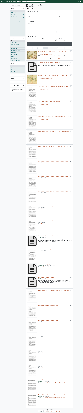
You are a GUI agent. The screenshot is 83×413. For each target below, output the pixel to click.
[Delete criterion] (71, 16)
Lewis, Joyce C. (17, 47)
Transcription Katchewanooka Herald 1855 (48, 305)
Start (28, 38)
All (11, 10)
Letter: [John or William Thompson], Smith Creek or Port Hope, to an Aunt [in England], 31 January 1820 (53, 131)
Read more (60, 58)
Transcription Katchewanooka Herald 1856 (48, 320)
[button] (79, 2)
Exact (66, 40)
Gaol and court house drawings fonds (17, 34)
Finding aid (60, 29)
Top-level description (31, 23)
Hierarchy (35, 48)
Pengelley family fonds (45, 266)
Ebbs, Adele (17, 68)
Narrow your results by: (17, 5)
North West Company (17, 45)
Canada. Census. (17, 43)
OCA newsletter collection (17, 13)
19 (56, 411)
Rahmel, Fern (17, 52)
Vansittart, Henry (17, 56)
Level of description (15, 85)
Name (12, 63)
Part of (12, 8)
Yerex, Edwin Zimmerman (17, 60)
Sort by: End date (60, 48)
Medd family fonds (17, 20)
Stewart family (17, 70)
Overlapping (61, 40)
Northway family (17, 49)
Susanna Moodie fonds (17, 32)
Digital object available (46, 29)
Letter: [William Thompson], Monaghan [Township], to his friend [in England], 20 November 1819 (53, 86)
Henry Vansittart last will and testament (47, 277)
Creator (13, 38)
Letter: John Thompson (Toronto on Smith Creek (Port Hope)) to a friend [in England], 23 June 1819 (53, 101)
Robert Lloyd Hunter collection (46, 54)
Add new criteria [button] (30, 18)
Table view (46, 48)
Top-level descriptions (32, 34)
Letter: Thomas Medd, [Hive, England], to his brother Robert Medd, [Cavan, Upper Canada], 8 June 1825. (53, 206)
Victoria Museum (17, 58)
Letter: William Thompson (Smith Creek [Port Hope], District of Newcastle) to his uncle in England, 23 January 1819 (53, 116)
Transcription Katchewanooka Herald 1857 (48, 335)
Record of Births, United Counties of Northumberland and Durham (53, 394)
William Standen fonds (17, 27)
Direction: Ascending (68, 48)
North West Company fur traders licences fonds (49, 62)
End (43, 38)
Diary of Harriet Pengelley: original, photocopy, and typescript (52, 263)
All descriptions (40, 34)
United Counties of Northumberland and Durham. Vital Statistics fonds (53, 382)
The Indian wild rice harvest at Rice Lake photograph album (17, 29)
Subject (13, 78)
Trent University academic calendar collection (17, 17)
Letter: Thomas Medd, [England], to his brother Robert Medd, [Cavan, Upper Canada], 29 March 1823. (53, 191)
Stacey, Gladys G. (17, 54)
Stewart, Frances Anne (17, 72)
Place (12, 75)
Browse (19, 1)
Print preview (30, 48)
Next (59, 411)
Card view (40, 48)
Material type (14, 82)
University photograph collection (17, 24)
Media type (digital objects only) (17, 89)
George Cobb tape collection (17, 15)
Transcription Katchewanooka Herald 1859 (48, 365)
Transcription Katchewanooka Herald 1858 (48, 350)
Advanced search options (32, 11)
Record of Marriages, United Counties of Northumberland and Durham (53, 379)
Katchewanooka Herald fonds (17, 22)
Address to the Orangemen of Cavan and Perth (49, 235)
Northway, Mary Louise (17, 50)
